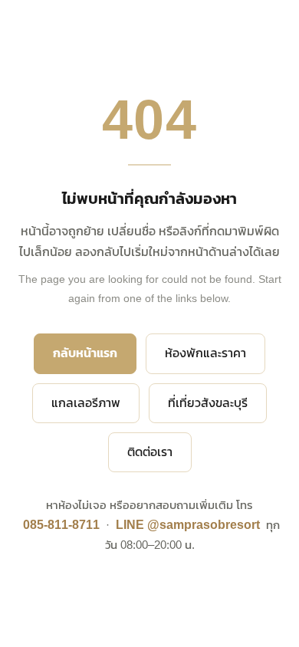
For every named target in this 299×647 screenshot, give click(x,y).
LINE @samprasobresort (188, 524)
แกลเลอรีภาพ (85, 402)
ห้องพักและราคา (205, 353)
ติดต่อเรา (149, 451)
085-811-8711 (61, 524)
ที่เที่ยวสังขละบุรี (208, 402)
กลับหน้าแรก (85, 353)
